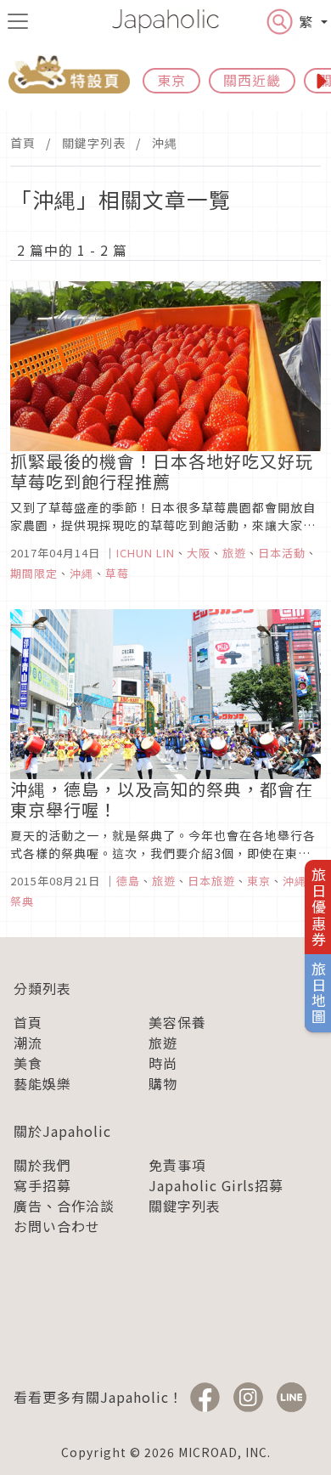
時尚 (163, 1063)
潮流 (28, 1042)
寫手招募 (42, 1185)
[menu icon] (17, 21)
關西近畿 (252, 80)
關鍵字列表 (94, 142)
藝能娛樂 (42, 1083)
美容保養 (177, 1022)
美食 (28, 1063)
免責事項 (177, 1165)
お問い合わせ (57, 1226)
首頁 (23, 142)
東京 (171, 80)
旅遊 (163, 1042)
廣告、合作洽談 (64, 1205)
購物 (163, 1083)
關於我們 (42, 1165)
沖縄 (164, 142)
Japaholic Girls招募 (216, 1185)
